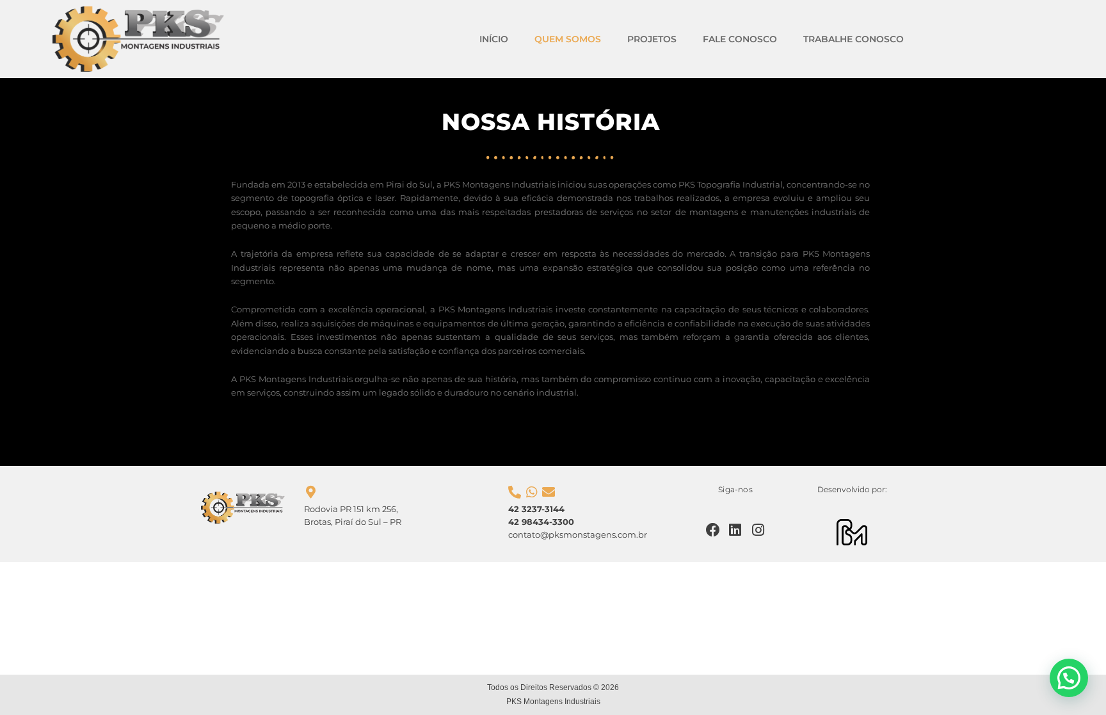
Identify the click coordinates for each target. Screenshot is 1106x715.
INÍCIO (493, 39)
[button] (1069, 678)
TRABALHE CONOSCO (853, 39)
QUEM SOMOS (567, 39)
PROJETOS (652, 39)
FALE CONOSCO (740, 39)
